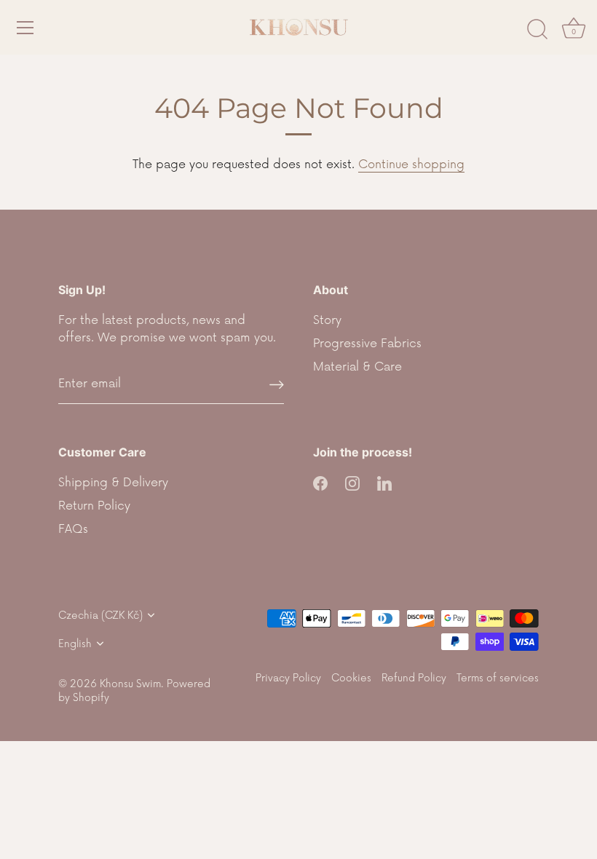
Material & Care (357, 367)
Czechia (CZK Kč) (100, 615)
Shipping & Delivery (113, 482)
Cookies (351, 678)
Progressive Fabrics (367, 343)
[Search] (537, 30)
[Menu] (25, 28)
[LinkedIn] (384, 482)
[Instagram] (352, 482)
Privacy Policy (288, 678)
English (75, 644)
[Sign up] (276, 384)
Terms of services (497, 678)
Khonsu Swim (130, 684)
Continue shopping (411, 164)
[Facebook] (320, 482)
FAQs (73, 529)
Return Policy (94, 506)
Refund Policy (413, 678)
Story (327, 320)
